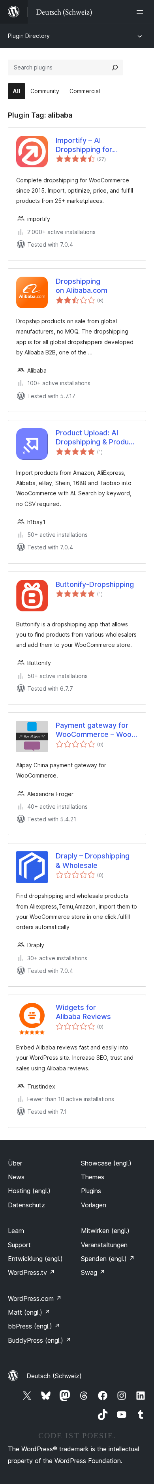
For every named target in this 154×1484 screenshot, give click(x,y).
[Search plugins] (115, 67)
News (16, 1177)
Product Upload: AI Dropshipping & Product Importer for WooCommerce (95, 438)
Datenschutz (26, 1205)
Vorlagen (93, 1205)
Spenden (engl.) (108, 1259)
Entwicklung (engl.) (35, 1259)
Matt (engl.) (29, 1312)
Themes (92, 1177)
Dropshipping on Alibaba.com (81, 285)
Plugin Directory (29, 35)
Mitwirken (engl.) (105, 1231)
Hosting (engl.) (29, 1191)
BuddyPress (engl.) (39, 1340)
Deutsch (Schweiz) (54, 1376)
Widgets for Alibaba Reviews (83, 1012)
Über (15, 1163)
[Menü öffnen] (141, 12)
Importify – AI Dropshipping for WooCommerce (84, 145)
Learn (16, 1231)
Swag (93, 1272)
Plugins (91, 1191)
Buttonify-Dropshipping (95, 584)
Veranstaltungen (104, 1245)
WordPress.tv (31, 1272)
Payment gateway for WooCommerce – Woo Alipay (93, 730)
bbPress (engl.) (34, 1326)
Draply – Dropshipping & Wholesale (93, 860)
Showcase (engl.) (106, 1163)
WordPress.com (35, 1298)
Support (19, 1245)
